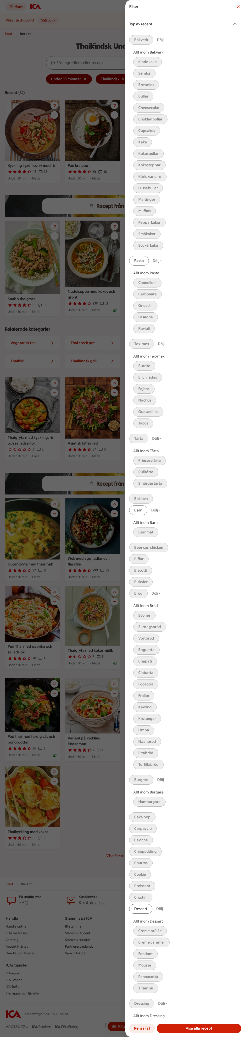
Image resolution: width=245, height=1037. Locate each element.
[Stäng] (238, 6)
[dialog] (185, 518)
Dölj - (161, 40)
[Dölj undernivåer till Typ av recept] (236, 24)
